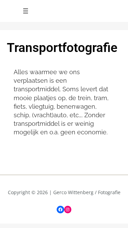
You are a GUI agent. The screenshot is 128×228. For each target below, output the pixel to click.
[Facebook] (60, 209)
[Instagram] (67, 209)
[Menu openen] (26, 11)
